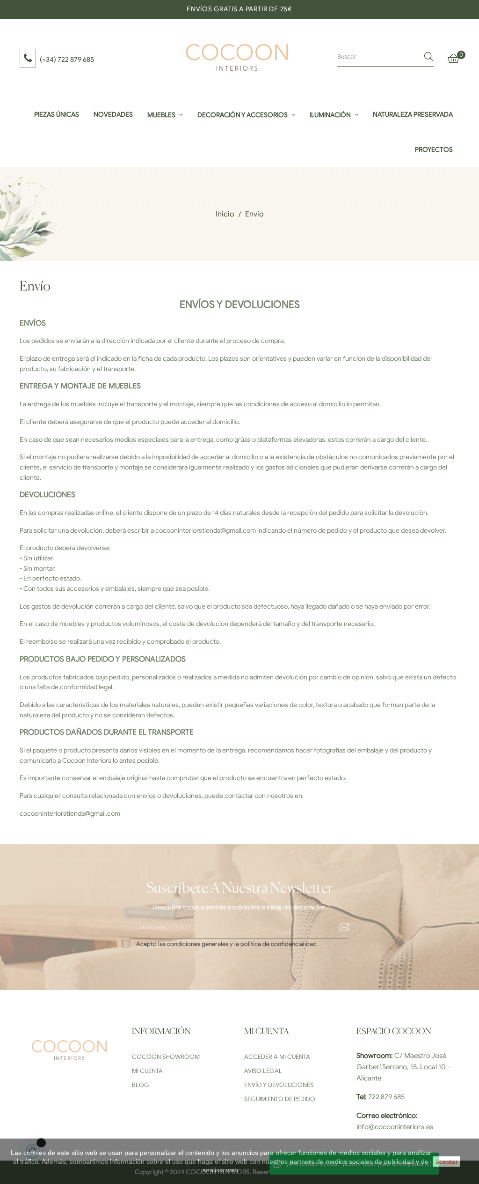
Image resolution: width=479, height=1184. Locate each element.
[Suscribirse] (337, 926)
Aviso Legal (263, 1071)
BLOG (140, 1085)
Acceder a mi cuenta (277, 1057)
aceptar (446, 1161)
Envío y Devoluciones (278, 1085)
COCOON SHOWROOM (166, 1057)
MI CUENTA (147, 1071)
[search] (429, 57)
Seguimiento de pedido (279, 1099)
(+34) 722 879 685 (67, 59)
